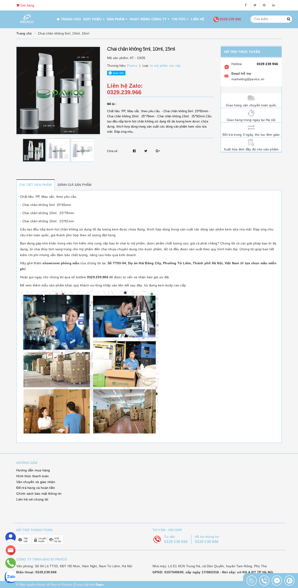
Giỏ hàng (26, 5)
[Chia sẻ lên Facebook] (134, 151)
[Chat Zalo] (289, 580)
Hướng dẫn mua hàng (33, 470)
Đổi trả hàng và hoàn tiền (35, 488)
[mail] (10, 550)
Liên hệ (197, 19)
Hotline (236, 64)
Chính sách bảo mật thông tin (38, 493)
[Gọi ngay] (252, 580)
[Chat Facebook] (277, 580)
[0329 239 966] (10, 563)
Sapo (99, 584)
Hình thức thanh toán (32, 476)
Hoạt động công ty (149, 19)
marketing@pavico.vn (247, 79)
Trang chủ (70, 19)
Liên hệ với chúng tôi (32, 499)
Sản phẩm (116, 19)
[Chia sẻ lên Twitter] (146, 151)
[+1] (158, 151)
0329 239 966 (230, 19)
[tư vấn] (10, 537)
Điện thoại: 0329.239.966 (36, 572)
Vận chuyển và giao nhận (35, 482)
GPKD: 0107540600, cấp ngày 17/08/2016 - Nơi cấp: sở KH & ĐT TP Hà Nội (212, 572)
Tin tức (179, 19)
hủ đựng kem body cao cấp (165, 285)
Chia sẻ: (112, 151)
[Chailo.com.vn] (27, 19)
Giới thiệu (93, 19)
